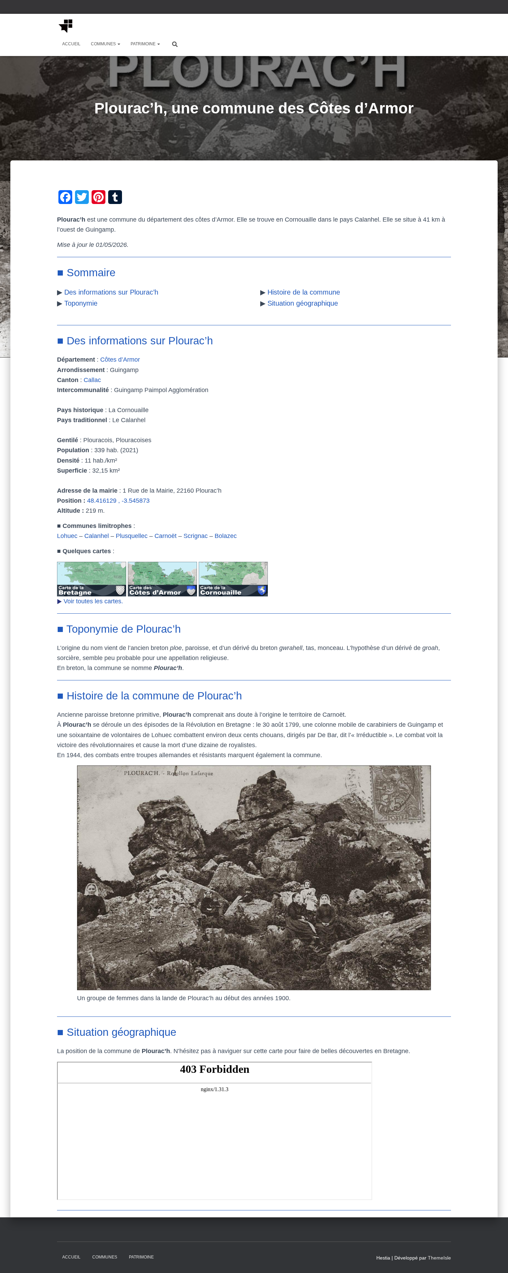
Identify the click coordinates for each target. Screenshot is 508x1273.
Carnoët (165, 535)
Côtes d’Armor (120, 359)
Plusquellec (132, 535)
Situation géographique (302, 303)
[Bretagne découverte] (65, 26)
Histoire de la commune (303, 292)
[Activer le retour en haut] (494, 1259)
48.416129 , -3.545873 (118, 500)
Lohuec (67, 535)
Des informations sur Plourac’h (111, 292)
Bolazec (226, 535)
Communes (104, 43)
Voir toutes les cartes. (93, 601)
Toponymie (80, 303)
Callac (92, 380)
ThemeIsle (439, 1258)
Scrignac (196, 535)
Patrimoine (144, 43)
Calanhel (96, 535)
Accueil (71, 43)
